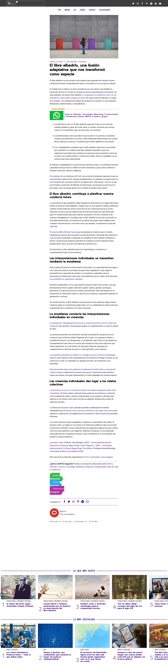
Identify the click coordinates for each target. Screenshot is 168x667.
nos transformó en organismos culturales (66, 279)
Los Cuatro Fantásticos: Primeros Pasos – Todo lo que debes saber (18, 654)
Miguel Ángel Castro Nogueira (81, 445)
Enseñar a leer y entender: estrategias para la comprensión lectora (93, 606)
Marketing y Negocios (85, 467)
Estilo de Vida (112, 467)
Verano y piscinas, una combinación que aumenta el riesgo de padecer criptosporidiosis (57, 655)
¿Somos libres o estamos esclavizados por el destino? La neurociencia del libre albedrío (57, 607)
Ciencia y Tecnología (66, 467)
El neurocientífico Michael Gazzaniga (65, 232)
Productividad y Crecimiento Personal (68, 62)
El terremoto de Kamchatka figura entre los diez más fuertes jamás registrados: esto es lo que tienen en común (93, 657)
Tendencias (56, 470)
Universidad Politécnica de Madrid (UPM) (66, 451)
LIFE (74, 9)
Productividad (100, 467)
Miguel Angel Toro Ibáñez (82, 448)
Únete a (55, 477)
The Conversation (93, 457)
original (110, 457)
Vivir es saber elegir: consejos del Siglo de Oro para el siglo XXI (129, 606)
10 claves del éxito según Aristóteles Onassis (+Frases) (19, 604)
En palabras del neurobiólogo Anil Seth (65, 176)
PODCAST (92, 9)
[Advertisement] (84, 546)
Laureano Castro (56, 442)
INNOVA (67, 9)
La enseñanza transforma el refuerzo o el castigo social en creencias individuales (82, 355)
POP (59, 9)
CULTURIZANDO (104, 9)
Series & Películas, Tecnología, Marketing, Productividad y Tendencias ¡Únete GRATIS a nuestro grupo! (91, 115)
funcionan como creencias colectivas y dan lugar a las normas (89, 411)
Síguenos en (57, 490)
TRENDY (82, 9)
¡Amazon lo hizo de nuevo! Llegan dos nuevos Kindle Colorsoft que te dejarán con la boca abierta (131, 655)
